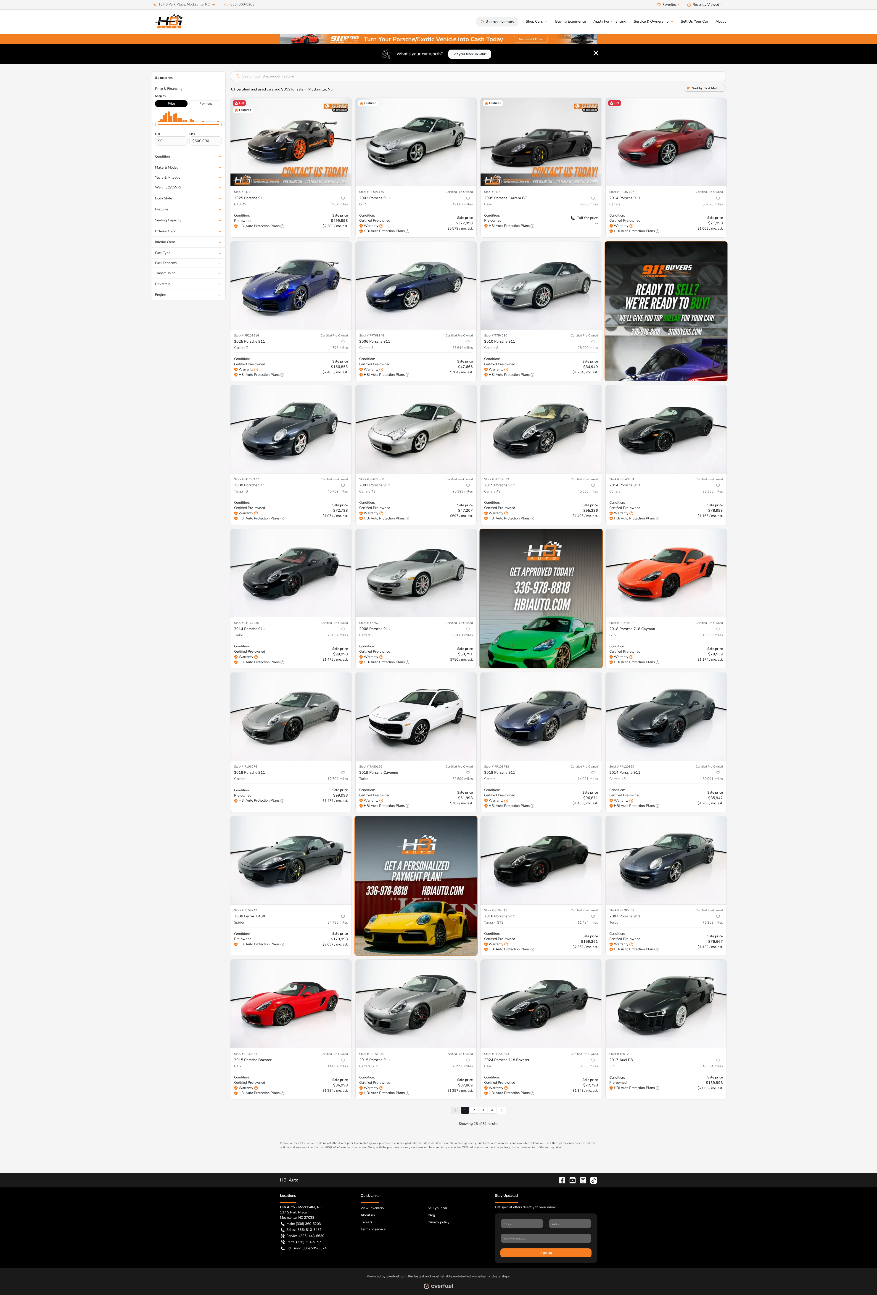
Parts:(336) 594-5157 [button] (303, 1242)
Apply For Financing (609, 21)
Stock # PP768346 (371, 336)
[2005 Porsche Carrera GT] (541, 142)
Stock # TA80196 (370, 767)
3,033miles (589, 1066)
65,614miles (462, 347)
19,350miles (713, 635)
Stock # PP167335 (246, 623)
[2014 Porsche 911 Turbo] (290, 573)
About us (368, 1215)
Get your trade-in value (470, 54)
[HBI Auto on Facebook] (560, 1180)
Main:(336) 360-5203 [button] (303, 1223)
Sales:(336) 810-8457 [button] (304, 1229)
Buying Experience (570, 21)
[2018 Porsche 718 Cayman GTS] (666, 573)
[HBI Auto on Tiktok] (591, 1180)
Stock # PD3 (242, 192)
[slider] (155, 124)
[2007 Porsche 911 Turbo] (666, 860)
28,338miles (713, 491)
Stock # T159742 (245, 910)
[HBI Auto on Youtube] (570, 1180)
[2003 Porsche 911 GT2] (416, 142)
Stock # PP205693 (496, 1054)
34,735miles (338, 922)
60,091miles (713, 778)
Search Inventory (500, 21)
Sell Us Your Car (694, 21)
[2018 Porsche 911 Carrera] (290, 716)
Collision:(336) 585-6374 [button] (306, 1248)
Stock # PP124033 (496, 479)
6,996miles (589, 204)
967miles (340, 204)
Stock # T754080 (495, 336)
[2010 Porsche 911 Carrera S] (541, 285)
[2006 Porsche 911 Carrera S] (416, 285)
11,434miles (588, 922)
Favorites (669, 4)
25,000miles (588, 347)
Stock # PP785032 (621, 910)
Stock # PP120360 (621, 767)
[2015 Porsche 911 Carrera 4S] (541, 429)
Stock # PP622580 (371, 479)
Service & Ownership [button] (651, 21)
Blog (431, 1215)
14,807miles (338, 1066)
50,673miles (713, 204)
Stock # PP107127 (621, 192)
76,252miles (713, 922)
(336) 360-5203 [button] (241, 4)
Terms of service (373, 1229)
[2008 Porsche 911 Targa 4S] (290, 429)
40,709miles (338, 491)
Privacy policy (438, 1222)
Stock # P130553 (245, 1054)
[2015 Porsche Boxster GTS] (290, 1004)
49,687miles (462, 204)
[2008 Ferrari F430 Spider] (290, 860)
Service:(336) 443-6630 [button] (305, 1236)
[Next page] (501, 1110)
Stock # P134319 (495, 910)
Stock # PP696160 (371, 192)
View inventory (372, 1208)
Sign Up (546, 1253)
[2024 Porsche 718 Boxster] (541, 1004)
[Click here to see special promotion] (438, 38)
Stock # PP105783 (496, 767)
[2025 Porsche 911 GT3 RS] (290, 142)
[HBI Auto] (169, 22)
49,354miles (713, 1066)
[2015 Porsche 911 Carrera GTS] (416, 1004)
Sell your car (437, 1208)
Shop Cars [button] (534, 21)
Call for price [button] (587, 217)
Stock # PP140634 (621, 479)
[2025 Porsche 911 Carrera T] (290, 285)
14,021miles (588, 778)
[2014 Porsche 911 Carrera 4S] (666, 716)
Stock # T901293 (620, 1054)
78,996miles (462, 1066)
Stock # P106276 (245, 767)
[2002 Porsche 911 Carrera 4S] (416, 429)
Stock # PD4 (492, 192)
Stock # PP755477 (246, 479)
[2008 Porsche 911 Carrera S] (416, 573)
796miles (340, 347)
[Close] (596, 53)
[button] (185, 4)
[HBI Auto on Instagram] (581, 1180)
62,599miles (462, 778)
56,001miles (462, 635)
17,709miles (338, 778)
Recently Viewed (706, 4)
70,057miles (338, 635)
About (721, 21)
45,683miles (588, 491)
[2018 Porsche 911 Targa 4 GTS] (541, 860)
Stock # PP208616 (246, 336)
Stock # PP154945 (371, 1054)
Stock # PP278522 (621, 623)
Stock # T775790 (370, 623)
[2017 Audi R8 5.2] (666, 1004)
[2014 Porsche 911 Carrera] (666, 142)
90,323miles (462, 491)
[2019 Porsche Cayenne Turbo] (416, 716)
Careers (366, 1222)
